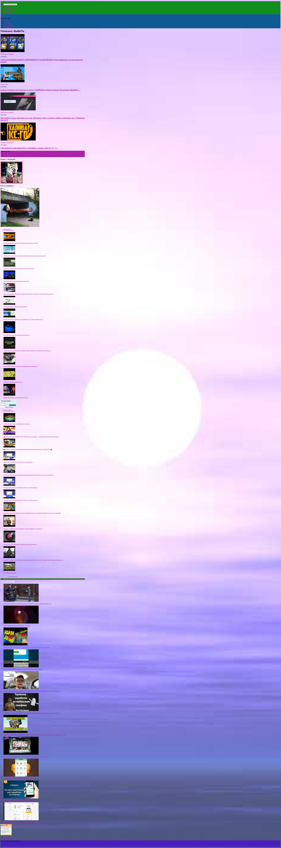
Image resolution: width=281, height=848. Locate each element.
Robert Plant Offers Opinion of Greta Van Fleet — (16, 397)
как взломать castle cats (10, 572)
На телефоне (7, 8)
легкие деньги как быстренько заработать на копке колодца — (20, 544)
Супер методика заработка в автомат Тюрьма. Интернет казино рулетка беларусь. (26, 756)
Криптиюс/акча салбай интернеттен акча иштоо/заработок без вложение (23, 669)
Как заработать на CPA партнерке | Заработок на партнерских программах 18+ (25, 255)
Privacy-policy (7, 837)
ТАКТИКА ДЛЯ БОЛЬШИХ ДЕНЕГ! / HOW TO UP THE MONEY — (21, 500)
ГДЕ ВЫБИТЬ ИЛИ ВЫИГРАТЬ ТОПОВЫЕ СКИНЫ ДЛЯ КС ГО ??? (29, 148)
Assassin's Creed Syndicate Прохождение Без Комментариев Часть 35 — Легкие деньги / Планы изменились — (34, 560)
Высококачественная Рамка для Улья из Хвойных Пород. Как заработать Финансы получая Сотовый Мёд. (32, 513)
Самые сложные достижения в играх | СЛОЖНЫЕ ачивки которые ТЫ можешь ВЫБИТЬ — (40, 90)
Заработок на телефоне (7, 54)
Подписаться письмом (9, 407)
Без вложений (7, 9)
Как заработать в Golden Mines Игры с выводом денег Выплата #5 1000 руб (24, 822)
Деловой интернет (6, 400)
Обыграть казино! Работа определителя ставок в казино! (19, 268)
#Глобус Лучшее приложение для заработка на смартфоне (20, 800)
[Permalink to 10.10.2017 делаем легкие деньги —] (9, 379)
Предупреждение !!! (9, 12)
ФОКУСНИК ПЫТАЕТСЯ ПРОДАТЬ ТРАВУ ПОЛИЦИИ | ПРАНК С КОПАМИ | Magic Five (27, 603)
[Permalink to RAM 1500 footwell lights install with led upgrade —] (9, 332)
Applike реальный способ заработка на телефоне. (17, 625)
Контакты (6, 838)
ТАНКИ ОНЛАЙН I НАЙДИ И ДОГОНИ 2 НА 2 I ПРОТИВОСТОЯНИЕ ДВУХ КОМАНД (26, 647)
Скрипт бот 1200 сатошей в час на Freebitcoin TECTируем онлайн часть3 (23, 319)
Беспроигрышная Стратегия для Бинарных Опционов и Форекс (21, 243)
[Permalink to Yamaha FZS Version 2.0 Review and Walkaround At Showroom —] (9, 364)
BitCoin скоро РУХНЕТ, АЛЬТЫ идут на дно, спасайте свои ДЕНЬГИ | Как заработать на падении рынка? (32, 691)
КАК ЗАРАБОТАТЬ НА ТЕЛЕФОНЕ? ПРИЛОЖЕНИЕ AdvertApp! (21, 778)
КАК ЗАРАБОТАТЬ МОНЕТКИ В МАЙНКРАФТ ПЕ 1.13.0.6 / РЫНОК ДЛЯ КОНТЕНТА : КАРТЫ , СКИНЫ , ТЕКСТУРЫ (35, 735)
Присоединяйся (8, 13)
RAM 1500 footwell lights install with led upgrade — (17, 335)
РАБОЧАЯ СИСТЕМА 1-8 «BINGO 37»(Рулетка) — (17, 424)
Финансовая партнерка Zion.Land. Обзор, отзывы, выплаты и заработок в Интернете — (27, 350)
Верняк (3, 1)
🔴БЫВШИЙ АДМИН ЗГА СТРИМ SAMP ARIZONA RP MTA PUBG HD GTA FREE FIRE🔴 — (28, 449)
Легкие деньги (7, 11)
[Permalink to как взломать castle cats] (9, 570)
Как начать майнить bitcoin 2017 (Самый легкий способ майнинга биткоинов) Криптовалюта (28, 294)
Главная (6, 7)
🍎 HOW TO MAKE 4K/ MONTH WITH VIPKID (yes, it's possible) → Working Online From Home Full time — (32, 436)
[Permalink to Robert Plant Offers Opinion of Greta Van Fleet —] (9, 395)
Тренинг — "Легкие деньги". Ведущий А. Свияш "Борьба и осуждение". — (23, 528)
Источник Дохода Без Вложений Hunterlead (15, 306)
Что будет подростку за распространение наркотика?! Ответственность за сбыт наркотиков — (29, 475)
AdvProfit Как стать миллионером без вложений (16, 281)
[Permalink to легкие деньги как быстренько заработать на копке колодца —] (9, 542)
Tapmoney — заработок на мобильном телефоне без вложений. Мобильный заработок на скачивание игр (32, 713)
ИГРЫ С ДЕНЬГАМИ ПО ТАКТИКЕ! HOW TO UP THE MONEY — (21, 487)
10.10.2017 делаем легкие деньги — (13, 382)
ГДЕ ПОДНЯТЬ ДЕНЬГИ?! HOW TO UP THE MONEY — (19, 462)
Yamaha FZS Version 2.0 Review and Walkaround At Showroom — (21, 366)
